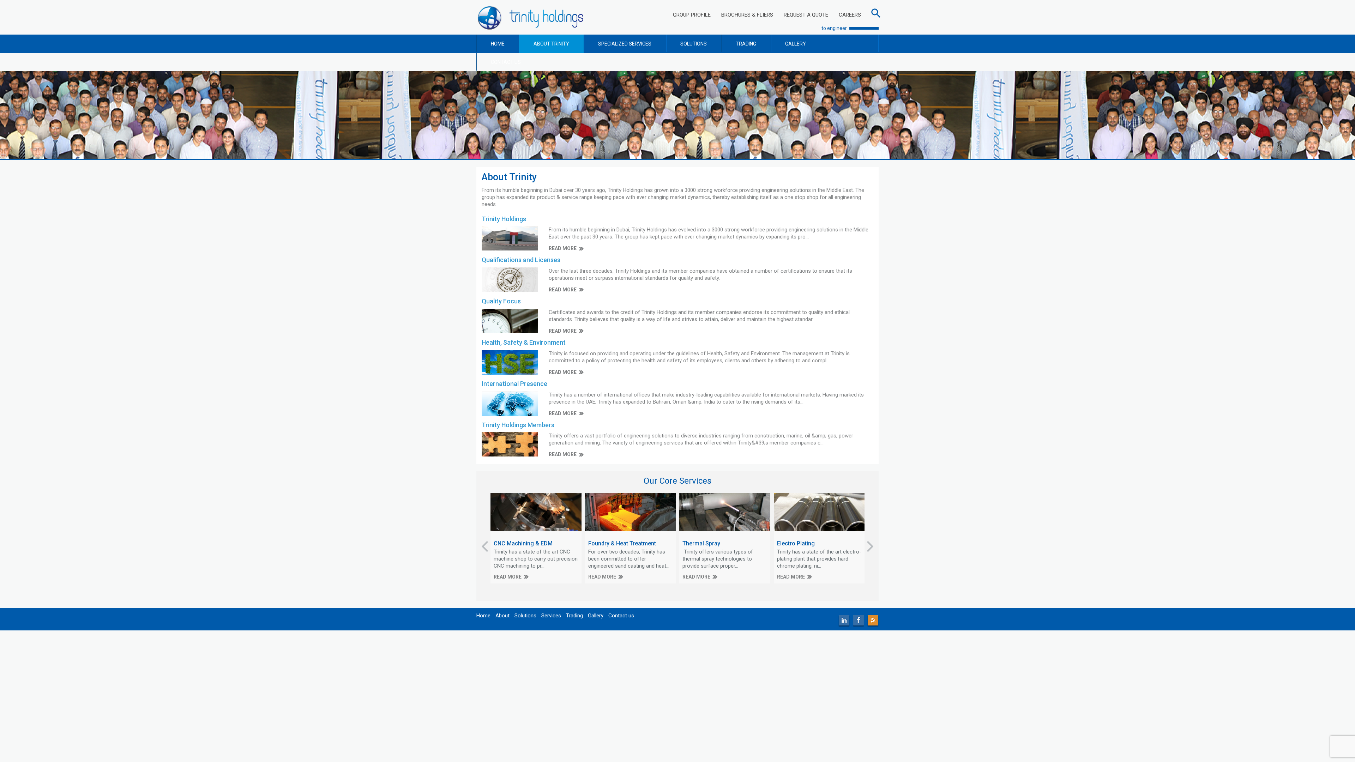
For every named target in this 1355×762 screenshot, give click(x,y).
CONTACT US (506, 62)
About (502, 615)
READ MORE (563, 248)
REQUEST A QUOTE (806, 15)
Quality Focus (501, 301)
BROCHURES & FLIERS (747, 15)
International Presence (514, 383)
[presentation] (485, 546)
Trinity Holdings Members (518, 425)
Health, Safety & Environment (524, 342)
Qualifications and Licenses (521, 260)
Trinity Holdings (504, 219)
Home (483, 615)
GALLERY (795, 44)
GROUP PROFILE (692, 15)
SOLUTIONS (693, 44)
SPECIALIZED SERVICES (624, 44)
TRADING (746, 44)
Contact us (621, 615)
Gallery (595, 615)
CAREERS (850, 15)
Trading (574, 615)
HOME (498, 44)
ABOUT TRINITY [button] (551, 44)
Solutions (525, 615)
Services (551, 615)
